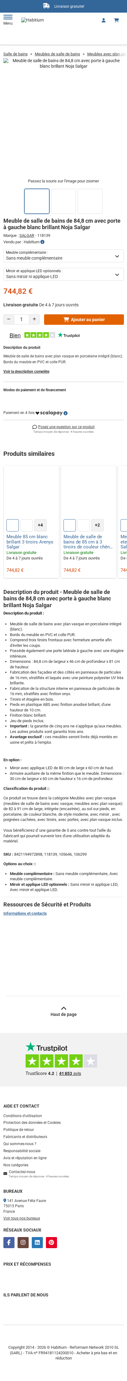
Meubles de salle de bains (57, 54)
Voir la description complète (26, 371)
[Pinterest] (51, 1242)
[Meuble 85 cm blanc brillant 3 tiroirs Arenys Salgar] (31, 493)
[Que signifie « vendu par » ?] (42, 242)
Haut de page (64, 1014)
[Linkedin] (37, 1242)
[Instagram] (23, 1242)
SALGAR (26, 235)
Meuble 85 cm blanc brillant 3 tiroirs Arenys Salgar (29, 542)
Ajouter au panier (88, 319)
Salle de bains (15, 54)
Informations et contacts (25, 913)
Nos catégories (15, 1165)
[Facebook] (8, 1242)
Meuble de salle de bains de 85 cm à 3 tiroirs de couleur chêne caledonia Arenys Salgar (88, 542)
